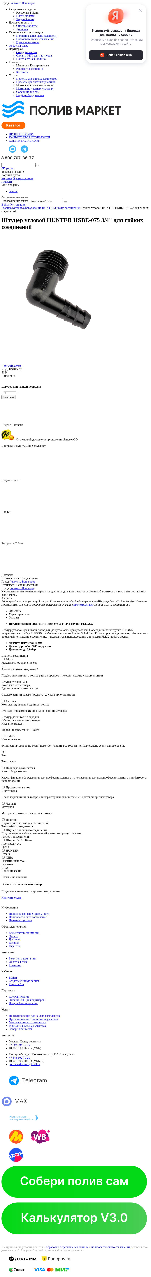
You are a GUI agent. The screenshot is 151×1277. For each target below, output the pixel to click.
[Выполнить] (65, 201)
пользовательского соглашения (110, 1247)
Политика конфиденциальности (36, 35)
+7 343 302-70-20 (19, 1057)
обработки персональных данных (67, 1247)
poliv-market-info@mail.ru (24, 1064)
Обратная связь (18, 45)
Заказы (13, 191)
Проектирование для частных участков (33, 1019)
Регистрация (17, 204)
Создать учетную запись (24, 980)
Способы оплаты (27, 25)
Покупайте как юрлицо (31, 58)
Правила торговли (27, 42)
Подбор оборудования (30, 95)
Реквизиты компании (29, 68)
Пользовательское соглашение (35, 39)
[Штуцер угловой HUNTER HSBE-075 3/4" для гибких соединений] (56, 343)
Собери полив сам (27, 91)
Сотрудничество (26, 52)
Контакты (22, 72)
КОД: (4, 369)
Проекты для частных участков (35, 82)
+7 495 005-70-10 (19, 1044)
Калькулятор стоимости (24, 932)
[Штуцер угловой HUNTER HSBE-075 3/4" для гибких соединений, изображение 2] (56, 454)
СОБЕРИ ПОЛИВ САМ (24, 140)
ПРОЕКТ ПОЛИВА (21, 134)
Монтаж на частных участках (34, 88)
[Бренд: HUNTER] (8, 380)
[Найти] (37, 165)
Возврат (14, 942)
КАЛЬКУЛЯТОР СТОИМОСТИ (29, 137)
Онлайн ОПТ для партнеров (34, 55)
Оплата (13, 936)
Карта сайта (16, 984)
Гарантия (14, 946)
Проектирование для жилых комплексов (34, 1015)
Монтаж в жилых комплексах (27, 1022)
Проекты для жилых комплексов (36, 78)
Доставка (22, 29)
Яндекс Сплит (25, 19)
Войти (5, 204)
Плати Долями (25, 15)
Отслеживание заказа (14, 200)
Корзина (6, 178)
